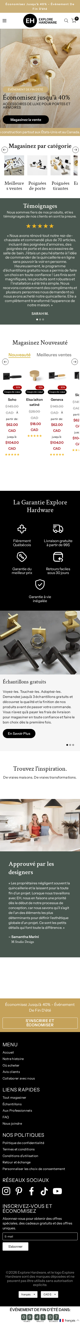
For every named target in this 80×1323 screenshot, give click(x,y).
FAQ (6, 1117)
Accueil (8, 1052)
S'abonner (15, 1246)
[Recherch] (66, 21)
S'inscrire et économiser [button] (40, 1022)
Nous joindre (12, 1123)
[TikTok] (44, 1191)
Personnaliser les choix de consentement (34, 1169)
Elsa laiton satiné (34, 402)
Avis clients (11, 1072)
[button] (26, 119)
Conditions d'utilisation (20, 1156)
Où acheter (11, 1065)
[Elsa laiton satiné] (34, 375)
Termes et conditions (19, 1149)
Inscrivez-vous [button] (19, 738)
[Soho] (12, 375)
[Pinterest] (19, 1191)
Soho (12, 399)
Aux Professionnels (17, 1110)
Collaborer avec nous (19, 1078)
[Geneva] (57, 375)
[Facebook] (31, 1191)
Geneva (57, 399)
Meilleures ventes (54, 354)
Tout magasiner (14, 1097)
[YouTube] (57, 1191)
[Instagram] (6, 1191)
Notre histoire (13, 1059)
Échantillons (12, 1104)
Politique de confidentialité (23, 1143)
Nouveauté (20, 354)
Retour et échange (17, 1162)
